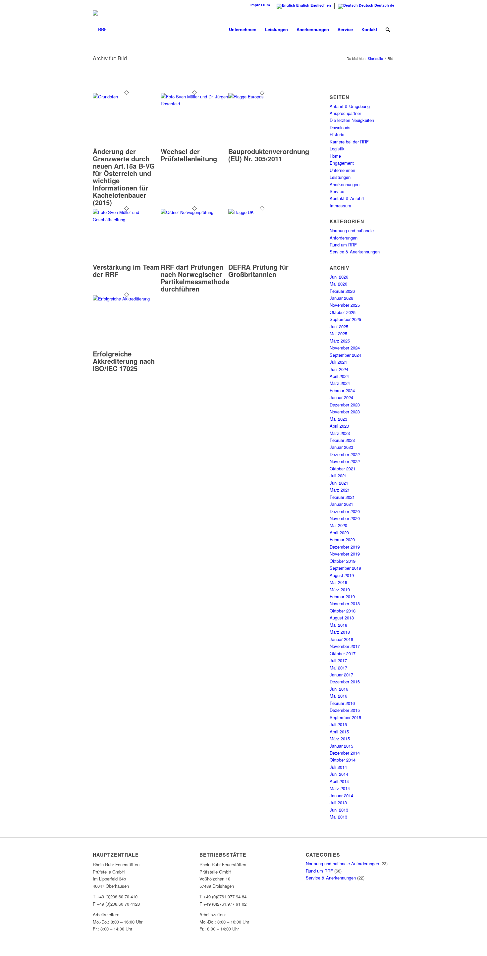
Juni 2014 (339, 774)
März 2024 (340, 383)
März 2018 (340, 632)
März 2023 (340, 433)
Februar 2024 (342, 390)
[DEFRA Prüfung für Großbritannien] (262, 212)
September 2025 (345, 319)
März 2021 (340, 490)
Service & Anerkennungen (355, 251)
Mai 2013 (338, 817)
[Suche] (387, 29)
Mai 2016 (338, 696)
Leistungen (340, 177)
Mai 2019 (338, 582)
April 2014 (339, 781)
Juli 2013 (338, 802)
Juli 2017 (338, 660)
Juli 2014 (338, 767)
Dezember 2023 (345, 404)
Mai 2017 (338, 667)
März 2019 (340, 589)
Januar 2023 (341, 447)
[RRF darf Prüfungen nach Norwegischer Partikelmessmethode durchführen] (195, 212)
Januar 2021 (341, 504)
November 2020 (345, 518)
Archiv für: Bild (110, 58)
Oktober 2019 (342, 561)
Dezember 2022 (345, 454)
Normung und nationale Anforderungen (342, 863)
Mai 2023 (338, 419)
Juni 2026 (339, 277)
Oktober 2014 (342, 760)
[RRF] (100, 29)
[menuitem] (243, 29)
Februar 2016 (342, 703)
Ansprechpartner (345, 113)
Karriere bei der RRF (349, 141)
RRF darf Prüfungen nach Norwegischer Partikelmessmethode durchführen (195, 277)
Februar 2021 (342, 497)
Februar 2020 (342, 539)
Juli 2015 (338, 724)
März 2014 (340, 788)
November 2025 (345, 305)
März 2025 (340, 341)
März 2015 (340, 738)
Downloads (340, 127)
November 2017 (345, 646)
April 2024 (339, 376)
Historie (337, 134)
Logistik (337, 148)
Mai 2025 (338, 333)
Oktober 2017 (342, 653)
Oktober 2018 (342, 611)
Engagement (342, 163)
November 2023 (345, 411)
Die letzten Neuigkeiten (352, 120)
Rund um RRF (343, 244)
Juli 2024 (338, 362)
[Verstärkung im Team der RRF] (127, 219)
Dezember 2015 (345, 710)
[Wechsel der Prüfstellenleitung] (195, 103)
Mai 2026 (338, 284)
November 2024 (345, 348)
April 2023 (339, 426)
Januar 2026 (341, 298)
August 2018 (342, 617)
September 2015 (345, 717)
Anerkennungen (344, 184)
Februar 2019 (342, 596)
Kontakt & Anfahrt (347, 198)
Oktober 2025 (342, 312)
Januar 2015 (341, 746)
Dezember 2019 (345, 547)
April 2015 (339, 731)
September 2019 (345, 568)
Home (335, 156)
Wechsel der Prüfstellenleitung (189, 154)
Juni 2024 (339, 369)
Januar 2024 (341, 397)
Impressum (260, 4)
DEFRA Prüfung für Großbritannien (258, 270)
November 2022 (345, 461)
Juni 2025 (339, 326)
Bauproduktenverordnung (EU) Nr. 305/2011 (268, 154)
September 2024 (345, 355)
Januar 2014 (341, 795)
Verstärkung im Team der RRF (126, 270)
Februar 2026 (342, 291)
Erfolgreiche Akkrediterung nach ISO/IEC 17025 (124, 361)
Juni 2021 (339, 483)
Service (337, 191)
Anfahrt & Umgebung (350, 106)
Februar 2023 (342, 440)
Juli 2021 (338, 475)
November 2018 (345, 603)
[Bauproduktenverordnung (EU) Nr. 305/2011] (262, 96)
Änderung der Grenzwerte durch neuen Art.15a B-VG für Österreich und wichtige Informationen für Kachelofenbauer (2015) (124, 176)
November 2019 (345, 554)
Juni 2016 (339, 689)
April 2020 (339, 532)
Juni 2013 (339, 810)
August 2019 (342, 575)
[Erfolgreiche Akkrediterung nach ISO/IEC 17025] (127, 298)
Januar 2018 (341, 639)
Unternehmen (342, 170)
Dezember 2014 (345, 753)
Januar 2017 (341, 674)
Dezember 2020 (345, 511)
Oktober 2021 (342, 468)
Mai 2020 (338, 525)
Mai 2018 (338, 625)
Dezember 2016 (345, 681)
